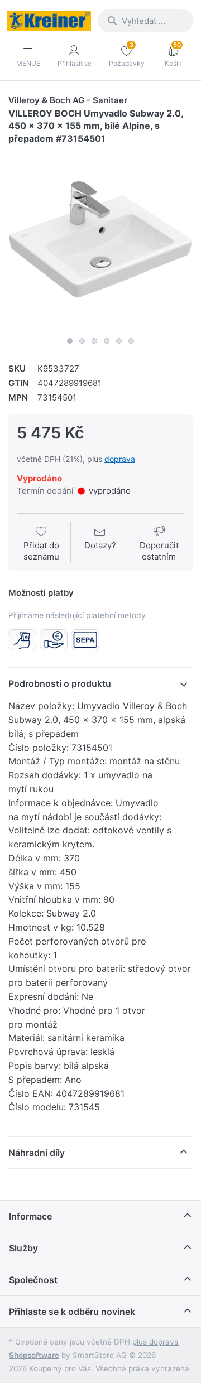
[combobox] (146, 20)
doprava (119, 459)
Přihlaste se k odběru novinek (72, 1311)
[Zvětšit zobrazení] (100, 239)
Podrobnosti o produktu (59, 683)
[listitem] (100, 239)
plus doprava (155, 1341)
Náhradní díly (36, 1152)
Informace (30, 1216)
